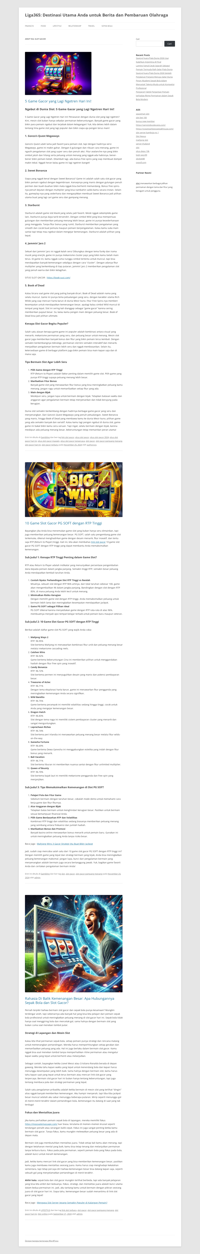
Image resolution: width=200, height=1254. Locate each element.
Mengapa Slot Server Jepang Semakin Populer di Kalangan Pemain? (72, 1202)
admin (37, 877)
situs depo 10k (142, 151)
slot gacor (90, 441)
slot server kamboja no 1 (147, 132)
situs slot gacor (82, 437)
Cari (138, 39)
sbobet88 (140, 158)
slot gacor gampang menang (109, 441)
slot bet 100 (141, 117)
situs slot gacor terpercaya (72, 441)
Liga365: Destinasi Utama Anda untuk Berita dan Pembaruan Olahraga (96, 15)
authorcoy (92, 444)
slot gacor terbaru (50, 444)
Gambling (45, 437)
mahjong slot (142, 140)
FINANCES (29, 26)
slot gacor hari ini (33, 444)
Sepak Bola (107, 26)
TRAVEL (91, 26)
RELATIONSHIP (74, 26)
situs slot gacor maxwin (49, 441)
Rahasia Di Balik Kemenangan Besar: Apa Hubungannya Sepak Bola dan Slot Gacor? (69, 1000)
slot (63, 873)
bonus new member (145, 121)
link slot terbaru (69, 1210)
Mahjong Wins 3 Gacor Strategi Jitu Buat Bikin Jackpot (65, 843)
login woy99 (141, 155)
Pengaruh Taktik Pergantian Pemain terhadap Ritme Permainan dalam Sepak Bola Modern (154, 95)
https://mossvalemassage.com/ (41, 1124)
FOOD (43, 26)
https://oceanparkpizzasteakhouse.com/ (155, 128)
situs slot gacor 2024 (99, 437)
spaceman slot (142, 113)
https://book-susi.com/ (58, 277)
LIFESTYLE (57, 26)
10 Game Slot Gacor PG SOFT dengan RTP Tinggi (63, 523)
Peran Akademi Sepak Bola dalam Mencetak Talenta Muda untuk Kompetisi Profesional (155, 84)
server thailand (143, 143)
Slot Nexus (141, 136)
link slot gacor (67, 437)
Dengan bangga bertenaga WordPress (41, 1241)
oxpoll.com (141, 162)
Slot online (43, 1214)
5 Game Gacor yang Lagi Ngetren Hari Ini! (58, 101)
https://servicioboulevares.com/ (151, 125)
